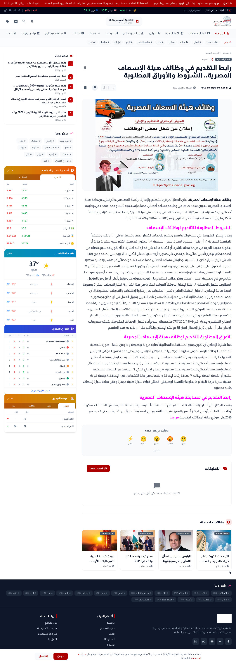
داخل (223, 599)
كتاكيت (31, 406)
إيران (117, 42)
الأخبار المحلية (174, 33)
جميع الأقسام (107, 628)
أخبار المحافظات (199, 33)
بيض (49, 406)
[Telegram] (14, 10)
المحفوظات (108, 639)
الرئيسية (222, 33)
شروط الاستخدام (47, 633)
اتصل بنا (52, 639)
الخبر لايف (212, 42)
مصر (160, 42)
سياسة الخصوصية (47, 628)
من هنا (174, 417)
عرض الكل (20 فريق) (40, 391)
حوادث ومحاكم (133, 33)
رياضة (11, 33)
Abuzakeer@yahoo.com (216, 87)
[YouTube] (10, 10)
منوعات (112, 33)
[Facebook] (19, 10)
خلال (172, 42)
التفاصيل (43, 656)
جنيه (46, 161)
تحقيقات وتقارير (56, 33)
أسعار (186, 599)
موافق (60, 656)
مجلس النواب (145, 42)
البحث (112, 633)
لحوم (67, 406)
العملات (23, 177)
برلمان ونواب (31, 33)
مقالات (78, 33)
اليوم (129, 42)
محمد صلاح (165, 599)
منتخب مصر (142, 599)
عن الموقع (51, 622)
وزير (40, 154)
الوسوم (111, 644)
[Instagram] (195, 641)
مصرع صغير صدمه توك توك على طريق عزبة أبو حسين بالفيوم (174, 3)
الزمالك (184, 42)
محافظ (105, 42)
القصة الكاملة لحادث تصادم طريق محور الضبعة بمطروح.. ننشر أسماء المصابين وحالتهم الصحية (83, 3)
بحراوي (154, 33)
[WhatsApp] (5, 10)
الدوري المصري (63, 161)
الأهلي (197, 42)
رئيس (92, 42)
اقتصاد (94, 33)
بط (14, 406)
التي (29, 154)
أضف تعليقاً (98, 468)
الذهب (57, 177)
